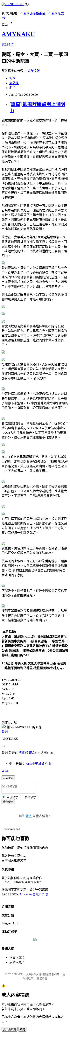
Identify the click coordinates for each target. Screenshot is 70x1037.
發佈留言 (8, 801)
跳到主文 (8, 44)
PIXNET (18, 974)
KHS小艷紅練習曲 (38, 763)
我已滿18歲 (9, 1029)
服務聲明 (42, 978)
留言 (32, 752)
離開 (22, 1029)
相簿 (12, 78)
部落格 (14, 83)
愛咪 (5, 731)
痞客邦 (23, 752)
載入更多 (8, 778)
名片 (12, 87)
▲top (5, 770)
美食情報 (33, 70)
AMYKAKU (18, 34)
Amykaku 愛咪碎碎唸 (33, 894)
